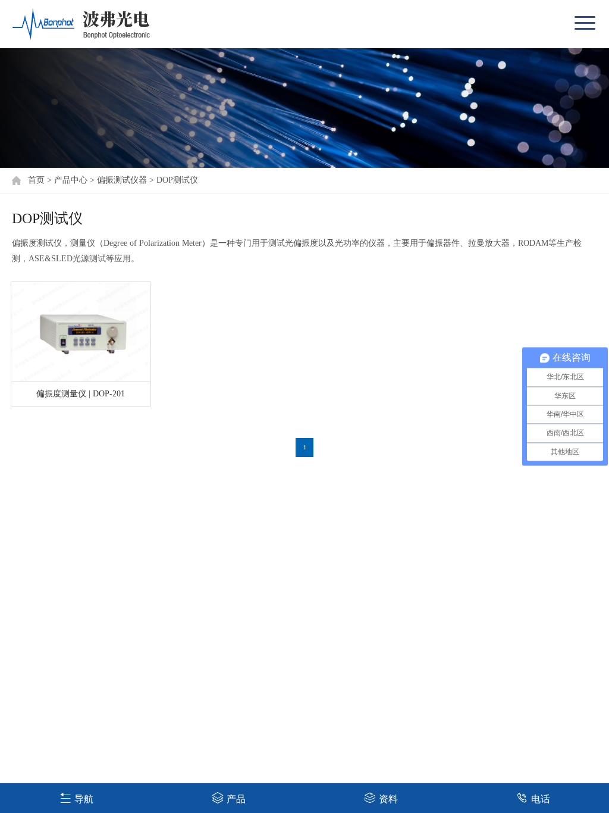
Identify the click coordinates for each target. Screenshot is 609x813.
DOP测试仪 (177, 180)
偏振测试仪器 (122, 180)
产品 (236, 799)
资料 (388, 799)
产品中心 (70, 180)
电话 (540, 799)
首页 (36, 180)
